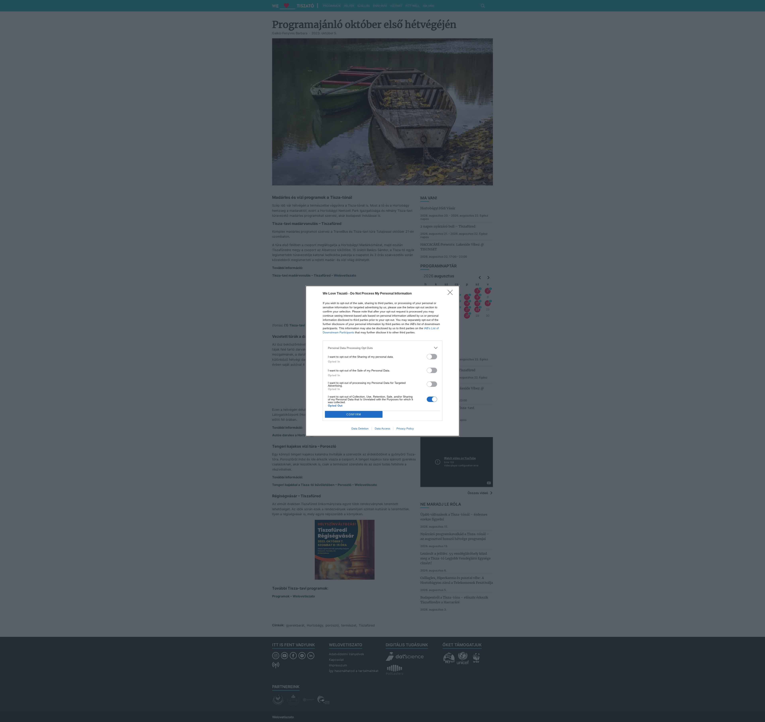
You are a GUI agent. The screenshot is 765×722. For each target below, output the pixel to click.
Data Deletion (360, 428)
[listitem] (382, 348)
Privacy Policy (405, 428)
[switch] (432, 356)
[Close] (451, 293)
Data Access (382, 428)
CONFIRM (353, 414)
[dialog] (382, 361)
